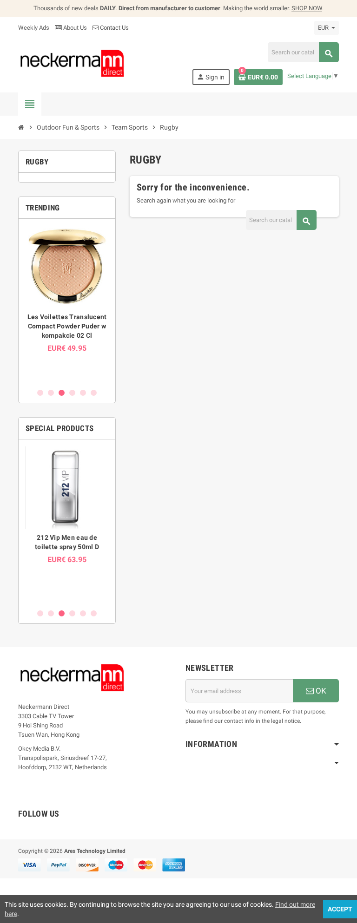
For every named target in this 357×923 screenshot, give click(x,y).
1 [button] (40, 393)
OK (320, 690)
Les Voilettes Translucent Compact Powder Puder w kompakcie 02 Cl (67, 326)
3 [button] (62, 393)
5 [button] (83, 393)
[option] (67, 303)
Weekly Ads (33, 27)
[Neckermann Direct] (72, 62)
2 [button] (51, 393)
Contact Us (114, 27)
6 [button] (94, 393)
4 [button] (72, 393)
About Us (74, 27)
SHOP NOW (306, 8)
